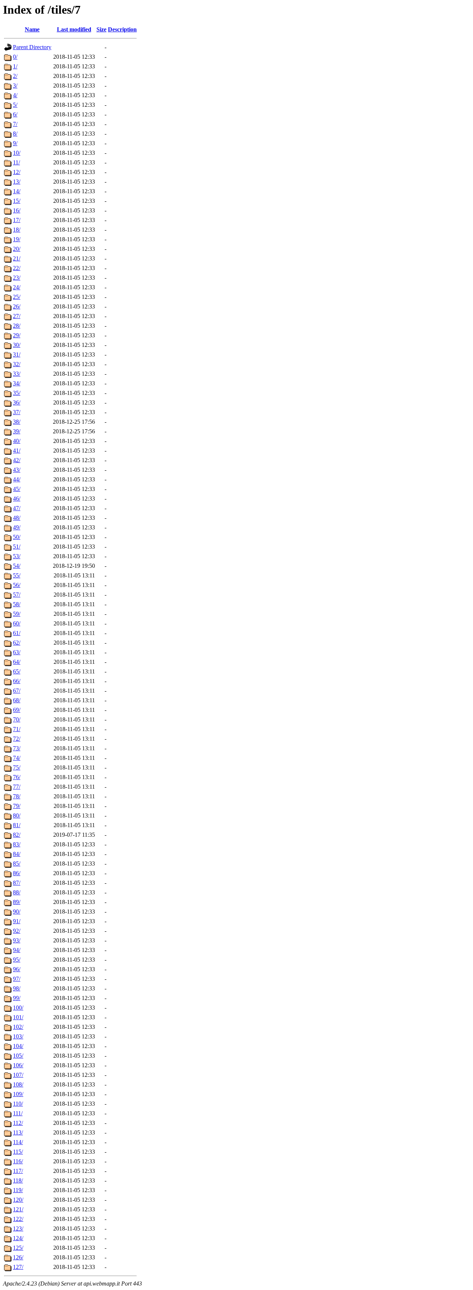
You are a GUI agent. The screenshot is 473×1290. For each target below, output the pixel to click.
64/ (16, 662)
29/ (16, 335)
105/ (18, 1055)
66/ (16, 681)
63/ (16, 652)
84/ (16, 854)
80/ (16, 815)
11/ (16, 162)
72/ (16, 739)
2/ (15, 76)
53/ (16, 556)
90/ (16, 911)
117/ (18, 1171)
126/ (18, 1257)
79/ (16, 806)
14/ (16, 191)
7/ (15, 124)
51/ (16, 546)
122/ (18, 1219)
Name (32, 29)
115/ (18, 1152)
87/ (16, 883)
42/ (16, 460)
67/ (16, 690)
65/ (16, 671)
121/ (18, 1209)
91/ (16, 921)
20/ (16, 249)
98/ (16, 988)
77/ (16, 787)
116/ (18, 1161)
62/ (16, 642)
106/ (18, 1065)
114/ (18, 1142)
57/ (16, 594)
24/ (16, 287)
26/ (16, 306)
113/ (18, 1132)
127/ (18, 1267)
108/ (18, 1084)
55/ (16, 575)
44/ (16, 479)
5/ (15, 105)
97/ (16, 979)
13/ (16, 181)
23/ (16, 277)
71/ (16, 729)
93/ (16, 940)
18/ (16, 229)
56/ (16, 585)
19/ (16, 239)
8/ (15, 133)
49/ (16, 527)
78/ (16, 796)
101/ (18, 1017)
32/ (16, 364)
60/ (16, 623)
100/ (18, 1007)
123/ (18, 1228)
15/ (16, 201)
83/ (16, 844)
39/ (16, 431)
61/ (16, 633)
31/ (16, 354)
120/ (18, 1200)
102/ (18, 1027)
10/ (16, 153)
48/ (16, 518)
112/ (18, 1123)
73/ (16, 748)
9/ (15, 143)
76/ (16, 777)
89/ (16, 902)
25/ (16, 297)
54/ (16, 566)
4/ (15, 95)
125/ (18, 1248)
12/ (16, 172)
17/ (16, 220)
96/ (16, 969)
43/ (16, 470)
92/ (16, 931)
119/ (18, 1190)
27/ (16, 316)
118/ (18, 1180)
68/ (16, 700)
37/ (16, 412)
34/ (16, 383)
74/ (16, 758)
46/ (16, 498)
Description (122, 29)
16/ (16, 210)
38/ (16, 422)
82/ (16, 835)
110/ (18, 1103)
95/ (16, 959)
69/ (16, 710)
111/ (18, 1113)
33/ (16, 374)
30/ (16, 345)
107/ (18, 1075)
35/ (16, 393)
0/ (15, 57)
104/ (18, 1046)
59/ (16, 614)
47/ (16, 508)
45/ (16, 489)
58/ (16, 604)
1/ (15, 66)
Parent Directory (32, 47)
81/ (16, 825)
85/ (16, 863)
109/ (18, 1094)
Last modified (74, 29)
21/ (16, 258)
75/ (16, 767)
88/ (16, 892)
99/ (16, 998)
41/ (16, 450)
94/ (16, 950)
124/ (18, 1238)
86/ (16, 873)
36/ (16, 402)
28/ (16, 325)
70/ (16, 719)
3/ (15, 85)
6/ (15, 114)
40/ (16, 441)
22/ (16, 268)
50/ (16, 537)
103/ (18, 1036)
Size (101, 29)
